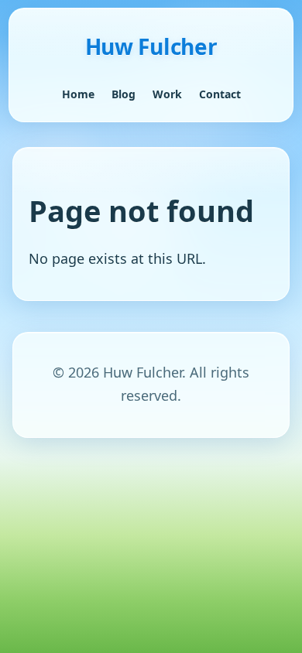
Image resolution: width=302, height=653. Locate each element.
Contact (220, 94)
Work (167, 94)
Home (78, 94)
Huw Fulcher (151, 46)
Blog (124, 94)
